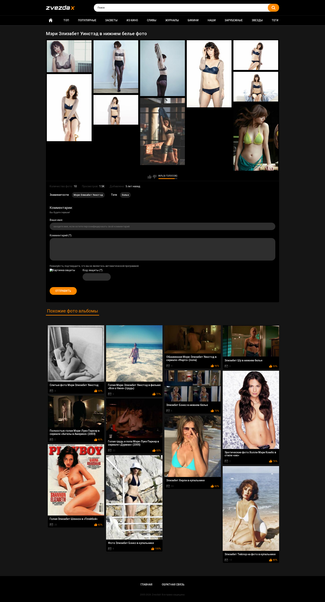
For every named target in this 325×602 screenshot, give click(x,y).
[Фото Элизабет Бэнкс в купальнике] (134, 497)
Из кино (132, 20)
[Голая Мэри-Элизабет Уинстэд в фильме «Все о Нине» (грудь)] (134, 353)
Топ (66, 20)
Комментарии (61, 208)
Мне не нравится (154, 177)
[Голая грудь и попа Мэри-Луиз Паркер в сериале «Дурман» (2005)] (134, 418)
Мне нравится (150, 177)
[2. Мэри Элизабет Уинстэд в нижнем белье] (115, 66)
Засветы (111, 20)
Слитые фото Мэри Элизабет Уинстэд (74, 385)
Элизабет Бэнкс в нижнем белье (187, 404)
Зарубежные (234, 20)
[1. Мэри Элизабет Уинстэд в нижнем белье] (69, 56)
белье (125, 195)
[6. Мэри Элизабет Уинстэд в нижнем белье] (255, 87)
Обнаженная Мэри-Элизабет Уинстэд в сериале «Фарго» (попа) (191, 358)
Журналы (172, 20)
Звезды (257, 20)
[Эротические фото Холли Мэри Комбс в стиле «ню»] (251, 410)
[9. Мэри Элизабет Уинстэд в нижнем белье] (162, 131)
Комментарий (59, 235)
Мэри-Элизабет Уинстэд (88, 195)
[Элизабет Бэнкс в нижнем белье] (192, 386)
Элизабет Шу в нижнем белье (243, 360)
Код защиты (91, 270)
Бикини (193, 20)
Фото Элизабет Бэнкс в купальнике (131, 542)
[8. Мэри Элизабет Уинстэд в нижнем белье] (115, 110)
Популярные (87, 20)
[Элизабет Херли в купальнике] (192, 446)
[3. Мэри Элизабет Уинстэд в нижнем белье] (162, 68)
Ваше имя (56, 219)
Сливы (151, 20)
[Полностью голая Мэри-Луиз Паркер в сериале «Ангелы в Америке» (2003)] (76, 411)
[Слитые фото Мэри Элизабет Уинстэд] (76, 353)
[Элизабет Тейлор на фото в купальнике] (251, 508)
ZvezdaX (156, 594)
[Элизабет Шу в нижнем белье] (251, 341)
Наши (212, 20)
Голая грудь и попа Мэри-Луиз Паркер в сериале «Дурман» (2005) (133, 443)
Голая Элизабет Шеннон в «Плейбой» (74, 518)
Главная (50, 20)
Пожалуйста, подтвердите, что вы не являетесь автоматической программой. (94, 266)
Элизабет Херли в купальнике (185, 480)
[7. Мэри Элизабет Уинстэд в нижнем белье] (69, 107)
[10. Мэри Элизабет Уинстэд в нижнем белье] (255, 137)
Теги (275, 20)
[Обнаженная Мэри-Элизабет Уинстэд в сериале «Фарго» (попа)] (192, 339)
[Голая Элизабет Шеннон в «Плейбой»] (76, 480)
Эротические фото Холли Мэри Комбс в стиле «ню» (250, 454)
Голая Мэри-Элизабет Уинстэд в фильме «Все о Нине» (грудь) (134, 387)
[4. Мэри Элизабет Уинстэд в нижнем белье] (209, 74)
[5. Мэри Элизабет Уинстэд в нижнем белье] (255, 55)
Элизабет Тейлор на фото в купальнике (250, 554)
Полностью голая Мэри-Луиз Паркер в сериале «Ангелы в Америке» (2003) (74, 432)
